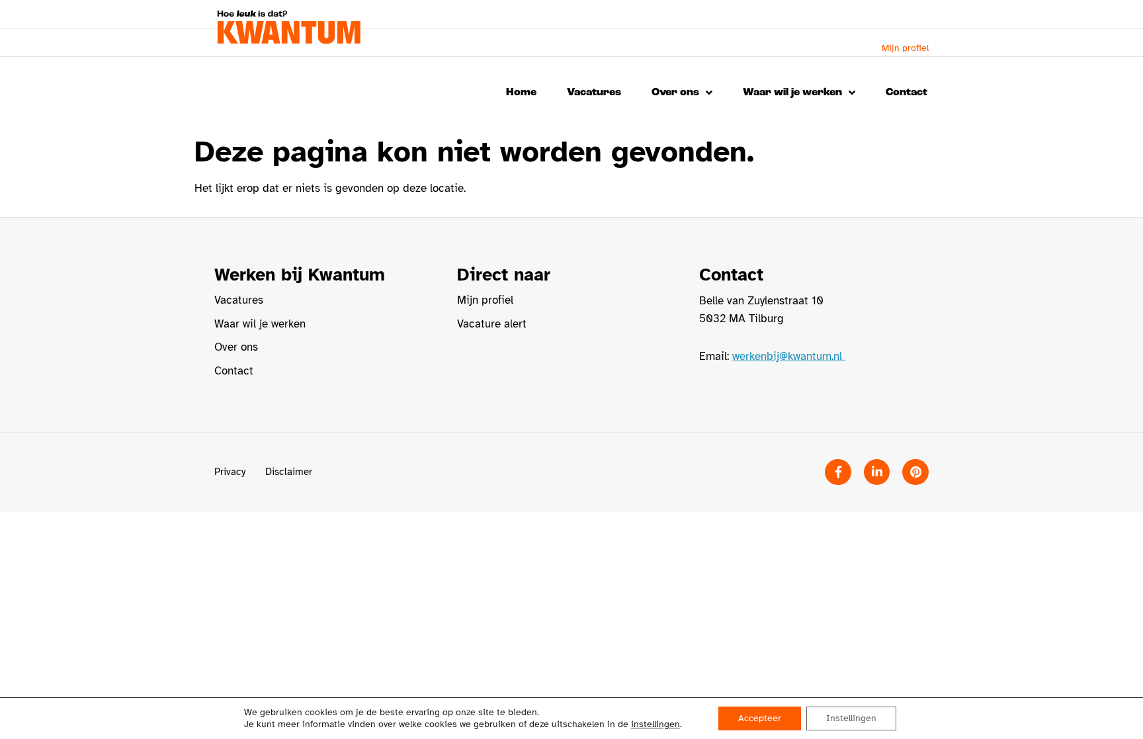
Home (521, 92)
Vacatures (594, 92)
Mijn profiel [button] (905, 48)
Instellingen (851, 718)
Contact (906, 92)
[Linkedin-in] (877, 472)
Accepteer (759, 718)
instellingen (655, 724)
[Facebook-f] (838, 472)
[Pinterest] (915, 472)
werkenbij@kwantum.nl (788, 356)
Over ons (675, 92)
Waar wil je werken (792, 92)
